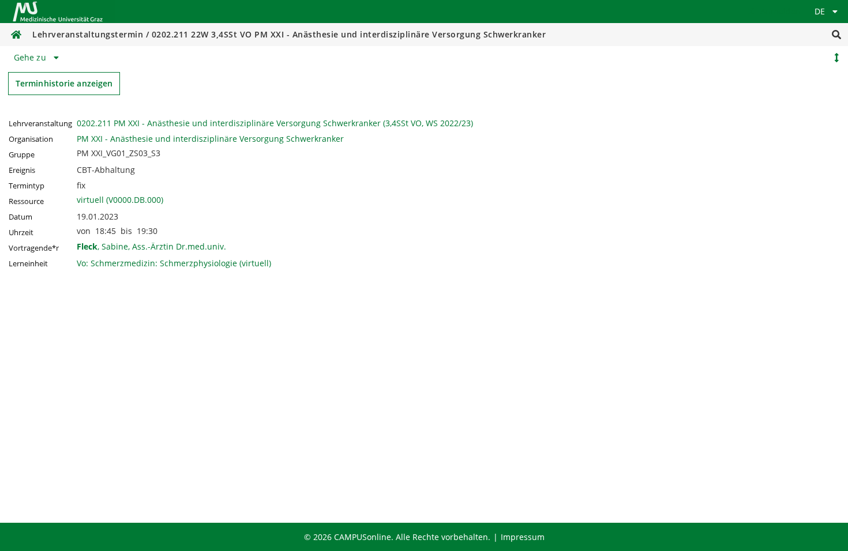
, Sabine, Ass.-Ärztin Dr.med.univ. (151, 246)
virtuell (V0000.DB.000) (120, 199)
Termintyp (26, 186)
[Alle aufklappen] (836, 57)
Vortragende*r (34, 248)
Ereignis (22, 170)
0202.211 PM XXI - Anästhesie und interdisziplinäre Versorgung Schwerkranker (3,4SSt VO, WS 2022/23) (275, 123)
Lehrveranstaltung (40, 124)
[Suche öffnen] (836, 34)
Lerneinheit (28, 264)
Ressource (26, 201)
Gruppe (22, 155)
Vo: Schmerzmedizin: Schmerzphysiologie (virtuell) (174, 263)
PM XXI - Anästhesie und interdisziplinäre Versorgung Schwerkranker (210, 138)
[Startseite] (57, 11)
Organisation (31, 139)
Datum (20, 217)
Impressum (523, 536)
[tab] (38, 57)
